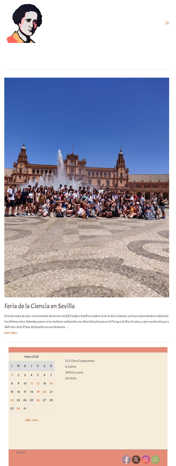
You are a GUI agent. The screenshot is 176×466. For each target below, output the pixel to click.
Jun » (35, 420)
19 (37, 392)
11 (31, 383)
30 (18, 408)
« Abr (27, 420)
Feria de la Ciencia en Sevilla (39, 306)
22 (12, 400)
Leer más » (10, 333)
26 (38, 400)
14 (51, 383)
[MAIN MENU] (167, 23)
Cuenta (20, 452)
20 (44, 392)
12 (37, 383)
